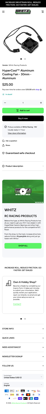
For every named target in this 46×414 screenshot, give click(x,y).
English (7, 385)
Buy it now (23, 118)
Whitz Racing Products (19, 403)
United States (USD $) (13, 377)
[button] (6, 145)
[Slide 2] (25, 59)
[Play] (23, 191)
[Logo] (23, 12)
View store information (17, 133)
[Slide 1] (21, 59)
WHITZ (10, 210)
